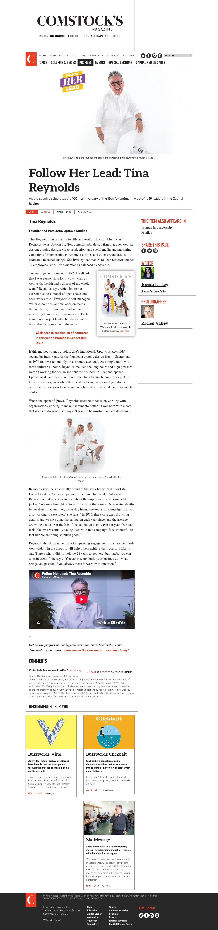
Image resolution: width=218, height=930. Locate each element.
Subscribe (56, 56)
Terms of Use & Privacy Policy (55, 898)
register (105, 672)
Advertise (113, 56)
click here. (125, 330)
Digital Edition (75, 56)
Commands (2, 927)
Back (32, 212)
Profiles (85, 62)
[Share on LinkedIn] (155, 250)
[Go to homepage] (80, 26)
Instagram (154, 55)
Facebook (148, 55)
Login (92, 672)
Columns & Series (63, 62)
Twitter (143, 55)
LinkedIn (160, 55)
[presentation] (31, 59)
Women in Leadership (156, 227)
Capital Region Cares (150, 62)
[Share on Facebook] (143, 250)
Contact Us (130, 56)
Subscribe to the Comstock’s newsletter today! (96, 650)
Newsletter (96, 56)
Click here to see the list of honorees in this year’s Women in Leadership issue (62, 338)
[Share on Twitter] (149, 250)
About (42, 56)
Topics (42, 62)
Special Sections (120, 62)
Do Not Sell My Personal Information (86, 898)
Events (100, 62)
